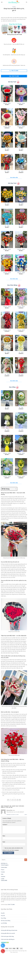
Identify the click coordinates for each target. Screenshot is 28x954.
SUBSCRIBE (4, 880)
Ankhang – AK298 (21, 103)
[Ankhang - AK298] (21, 93)
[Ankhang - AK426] (21, 296)
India (2, 874)
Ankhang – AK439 (7, 306)
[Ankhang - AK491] (7, 443)
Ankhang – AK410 (7, 249)
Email (4, 841)
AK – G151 (21, 429)
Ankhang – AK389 (21, 272)
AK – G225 (7, 374)
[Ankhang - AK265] (21, 116)
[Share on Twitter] (13, 800)
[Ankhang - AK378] (7, 262)
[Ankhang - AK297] (7, 93)
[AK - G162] (7, 162)
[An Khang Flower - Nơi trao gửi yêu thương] (14, 2)
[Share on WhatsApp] (8, 800)
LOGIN (2, 878)
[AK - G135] (21, 217)
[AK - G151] (21, 421)
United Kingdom (4, 865)
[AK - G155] (21, 140)
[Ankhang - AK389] (21, 262)
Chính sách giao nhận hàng (7, 936)
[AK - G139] (21, 194)
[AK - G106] (7, 421)
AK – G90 (21, 407)
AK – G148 (7, 352)
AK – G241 (7, 149)
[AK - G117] (7, 194)
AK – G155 (21, 149)
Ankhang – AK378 (7, 272)
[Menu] (2, 2)
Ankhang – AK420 (21, 330)
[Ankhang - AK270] (7, 116)
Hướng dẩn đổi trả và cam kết (8, 933)
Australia (3, 876)
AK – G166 (7, 226)
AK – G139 (21, 203)
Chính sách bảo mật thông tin (7, 939)
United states (4, 867)
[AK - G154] (21, 162)
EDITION (4, 863)
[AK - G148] (7, 343)
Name (4, 835)
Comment (5, 824)
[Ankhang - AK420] (21, 320)
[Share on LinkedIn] (20, 800)
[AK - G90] (21, 398)
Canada (3, 872)
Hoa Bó (2, 913)
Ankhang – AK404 (21, 453)
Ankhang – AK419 (7, 330)
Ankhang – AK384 (7, 476)
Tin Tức (14, 6)
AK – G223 (21, 352)
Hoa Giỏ (3, 915)
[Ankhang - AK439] (7, 296)
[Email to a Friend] (15, 800)
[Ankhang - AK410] (7, 239)
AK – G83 (7, 407)
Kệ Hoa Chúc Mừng (5, 920)
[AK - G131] (21, 365)
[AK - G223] (21, 343)
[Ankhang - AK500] (21, 466)
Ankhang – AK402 (21, 249)
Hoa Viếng (3, 918)
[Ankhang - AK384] (7, 466)
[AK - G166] (7, 217)
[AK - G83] (7, 398)
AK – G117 (7, 203)
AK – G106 (7, 429)
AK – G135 (21, 226)
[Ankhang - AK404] (21, 443)
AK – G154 (21, 171)
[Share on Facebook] (10, 800)
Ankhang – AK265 (21, 126)
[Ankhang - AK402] (21, 239)
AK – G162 (7, 171)
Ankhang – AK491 (7, 453)
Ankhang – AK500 (21, 476)
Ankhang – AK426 (21, 306)
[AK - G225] (7, 365)
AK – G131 (21, 374)
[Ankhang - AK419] (7, 320)
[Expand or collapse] (15, 489)
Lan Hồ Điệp (4, 923)
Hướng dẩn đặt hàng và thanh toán (9, 930)
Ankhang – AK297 (7, 103)
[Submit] (25, 859)
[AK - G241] (7, 140)
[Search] (26, 2)
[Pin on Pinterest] (17, 800)
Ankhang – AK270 (7, 126)
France (2, 869)
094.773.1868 (11, 904)
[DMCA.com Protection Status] (5, 942)
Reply (26, 814)
